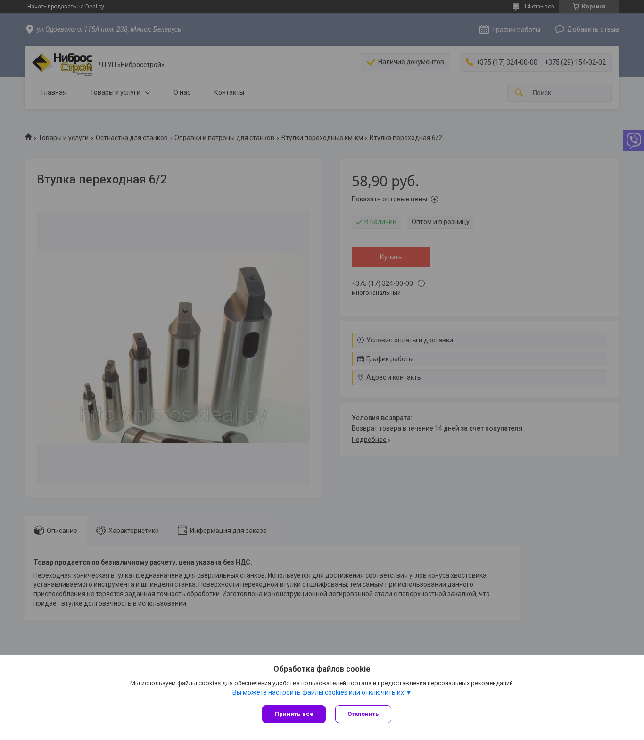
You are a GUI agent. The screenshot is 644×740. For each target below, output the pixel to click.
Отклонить (363, 713)
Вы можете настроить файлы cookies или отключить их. (318, 692)
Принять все (294, 713)
